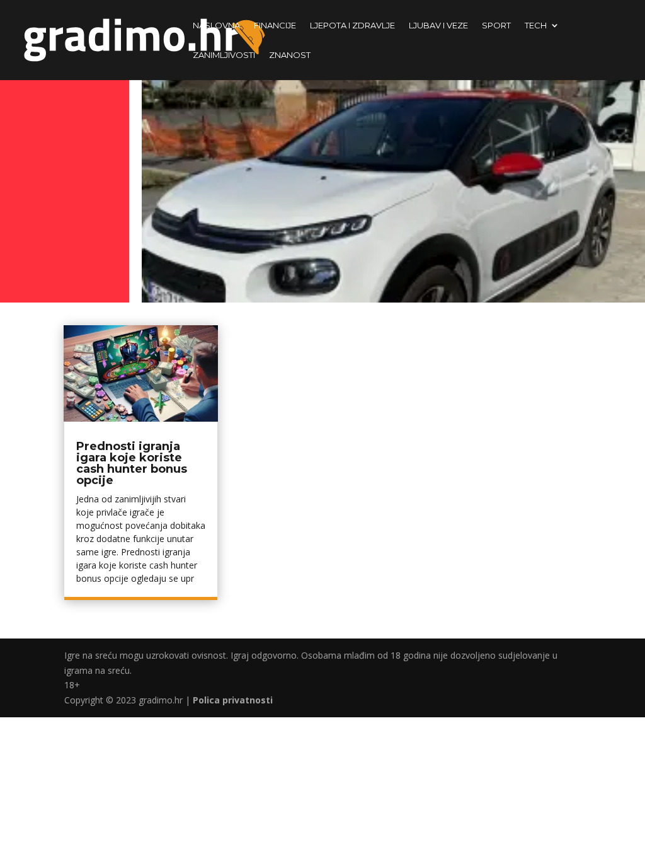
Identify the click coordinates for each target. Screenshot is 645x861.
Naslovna (216, 25)
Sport (496, 25)
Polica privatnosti (233, 700)
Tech (536, 25)
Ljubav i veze (438, 25)
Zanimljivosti (224, 55)
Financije (275, 25)
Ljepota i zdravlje (352, 25)
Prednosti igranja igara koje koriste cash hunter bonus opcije (131, 463)
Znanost (290, 55)
